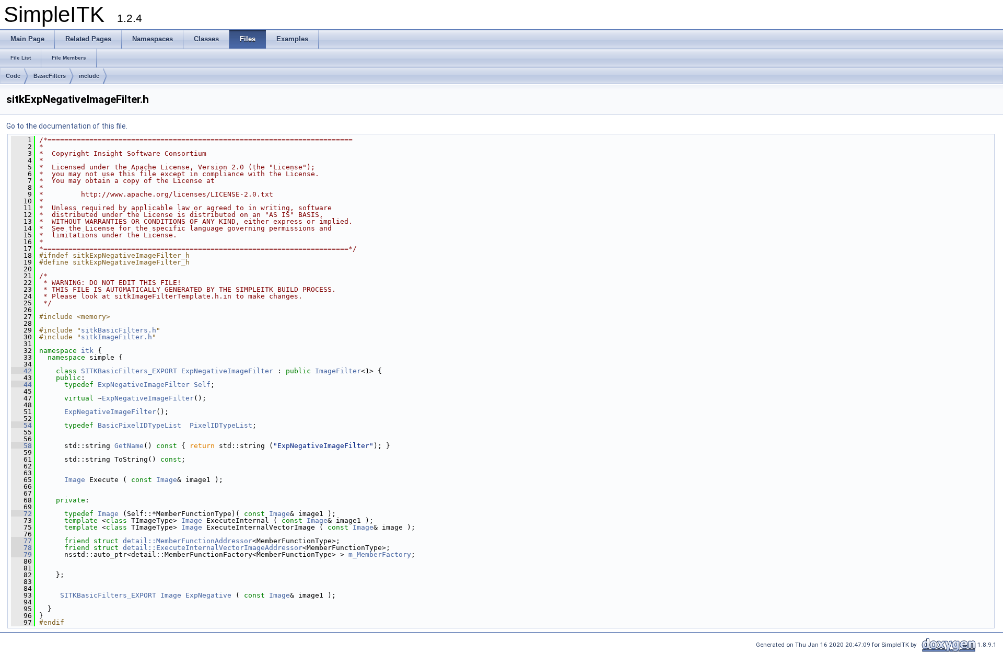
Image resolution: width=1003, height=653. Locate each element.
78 (21, 548)
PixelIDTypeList (221, 425)
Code (13, 76)
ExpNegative (208, 595)
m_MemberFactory (379, 554)
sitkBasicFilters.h (118, 330)
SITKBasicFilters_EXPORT (129, 371)
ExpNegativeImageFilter (227, 371)
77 (21, 541)
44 (21, 384)
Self (202, 384)
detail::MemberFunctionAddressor (187, 541)
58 (21, 446)
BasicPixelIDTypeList (139, 425)
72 (21, 514)
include (89, 76)
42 (21, 371)
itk (87, 350)
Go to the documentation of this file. (66, 126)
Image (74, 480)
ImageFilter (338, 371)
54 (21, 425)
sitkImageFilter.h (116, 337)
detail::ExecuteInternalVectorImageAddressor (212, 548)
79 (21, 554)
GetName (129, 446)
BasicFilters (49, 76)
